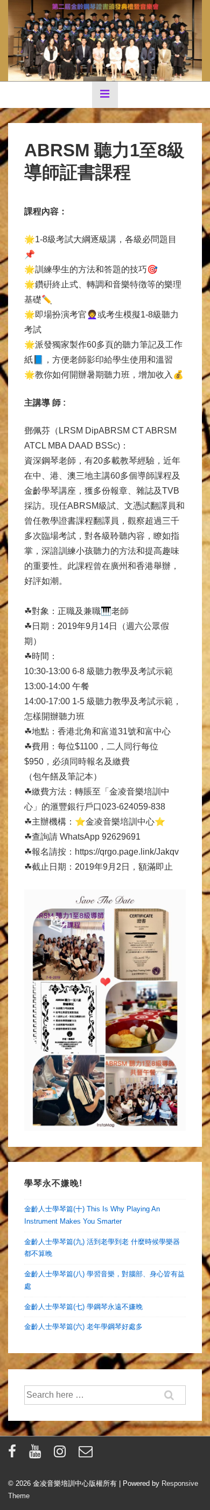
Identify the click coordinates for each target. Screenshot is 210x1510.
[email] (87, 1455)
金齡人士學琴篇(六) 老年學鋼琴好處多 (83, 1327)
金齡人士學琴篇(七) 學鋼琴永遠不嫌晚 (83, 1307)
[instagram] (62, 1455)
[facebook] (14, 1455)
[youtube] (37, 1455)
